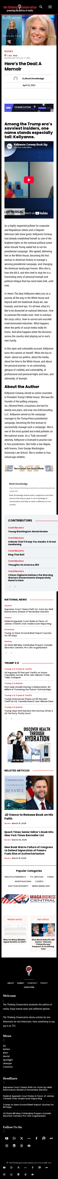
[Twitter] (21, 1138)
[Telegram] (19, 94)
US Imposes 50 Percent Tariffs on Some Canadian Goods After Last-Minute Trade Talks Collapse (27, 675)
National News (15, 599)
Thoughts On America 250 (23, 564)
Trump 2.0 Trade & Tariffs (18, 669)
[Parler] (44, 1138)
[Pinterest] (25, 94)
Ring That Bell (16, 554)
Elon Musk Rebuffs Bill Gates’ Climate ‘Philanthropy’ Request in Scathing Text (43, 944)
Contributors (20, 520)
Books (8, 51)
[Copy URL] (46, 94)
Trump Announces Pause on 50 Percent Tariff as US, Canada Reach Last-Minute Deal (28, 700)
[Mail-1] (29, 1146)
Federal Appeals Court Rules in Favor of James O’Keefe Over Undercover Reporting (27, 622)
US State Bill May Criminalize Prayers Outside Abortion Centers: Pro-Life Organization (28, 646)
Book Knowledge (34, 78)
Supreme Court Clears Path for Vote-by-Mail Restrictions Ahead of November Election (28, 610)
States (8, 641)
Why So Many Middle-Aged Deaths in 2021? (14, 941)
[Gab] (51, 1138)
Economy (9, 629)
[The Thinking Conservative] (29, 970)
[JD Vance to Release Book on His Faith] (29, 793)
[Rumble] (14, 1138)
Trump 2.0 (11, 663)
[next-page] (15, 586)
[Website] (21, 1146)
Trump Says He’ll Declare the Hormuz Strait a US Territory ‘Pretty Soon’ (28, 712)
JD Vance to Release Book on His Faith (28, 817)
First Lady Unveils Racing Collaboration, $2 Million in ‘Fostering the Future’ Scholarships (28, 688)
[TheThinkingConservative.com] (20, 7)
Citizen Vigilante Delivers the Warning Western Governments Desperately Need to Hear (30, 577)
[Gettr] (29, 1138)
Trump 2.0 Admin (13, 683)
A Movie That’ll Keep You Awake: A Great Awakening (32, 543)
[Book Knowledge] (17, 78)
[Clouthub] (11, 1175)
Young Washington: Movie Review (28, 531)
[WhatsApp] (12, 94)
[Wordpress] (14, 1146)
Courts (8, 606)
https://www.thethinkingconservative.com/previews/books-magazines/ (32, 489)
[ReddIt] (39, 94)
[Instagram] (6, 1146)
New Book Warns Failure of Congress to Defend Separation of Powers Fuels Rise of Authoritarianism (28, 850)
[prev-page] (10, 586)
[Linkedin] (32, 94)
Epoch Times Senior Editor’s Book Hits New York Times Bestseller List (29, 833)
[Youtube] (6, 1138)
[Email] (53, 94)
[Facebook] (5, 94)
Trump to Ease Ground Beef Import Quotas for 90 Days (27, 634)
